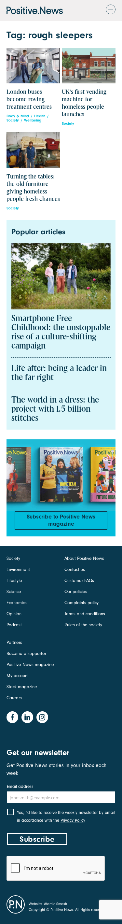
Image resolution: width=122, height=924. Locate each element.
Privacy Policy (73, 820)
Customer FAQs (79, 580)
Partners (14, 642)
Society (13, 120)
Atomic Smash (55, 904)
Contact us (74, 569)
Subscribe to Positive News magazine (61, 520)
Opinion (14, 614)
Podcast (14, 625)
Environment (18, 569)
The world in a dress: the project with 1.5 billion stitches (55, 409)
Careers (14, 698)
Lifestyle (14, 580)
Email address (20, 786)
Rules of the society (83, 625)
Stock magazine (22, 686)
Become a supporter (26, 653)
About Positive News (84, 558)
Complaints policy (81, 602)
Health (39, 116)
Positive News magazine (30, 664)
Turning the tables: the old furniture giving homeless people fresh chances (33, 188)
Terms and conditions (84, 614)
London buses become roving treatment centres (29, 99)
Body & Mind (18, 116)
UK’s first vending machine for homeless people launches (84, 103)
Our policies (75, 591)
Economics (17, 602)
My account (18, 675)
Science (14, 591)
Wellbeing (32, 120)
